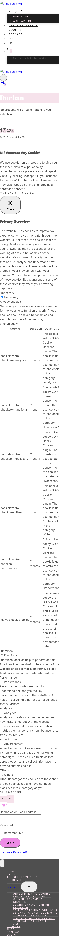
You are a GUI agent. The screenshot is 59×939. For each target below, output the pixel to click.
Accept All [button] (28, 193)
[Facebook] (1, 131)
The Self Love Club (23, 25)
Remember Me (13, 833)
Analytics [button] (6, 708)
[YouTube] (12, 131)
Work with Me (22, 21)
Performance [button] (8, 677)
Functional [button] (6, 651)
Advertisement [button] (9, 739)
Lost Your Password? (13, 852)
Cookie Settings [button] (10, 193)
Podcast (15, 34)
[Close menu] (2, 863)
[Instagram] (5, 131)
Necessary (11, 297)
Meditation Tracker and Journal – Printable (34, 919)
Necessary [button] (7, 293)
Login (13, 43)
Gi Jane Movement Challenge (28, 900)
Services (14, 887)
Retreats (14, 879)
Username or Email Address (18, 812)
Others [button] (4, 770)
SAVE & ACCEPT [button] (10, 792)
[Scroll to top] (3, 799)
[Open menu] (3, 78)
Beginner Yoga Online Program (31, 906)
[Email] (8, 131)
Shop (13, 38)
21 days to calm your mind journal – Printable (35, 914)
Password (6, 825)
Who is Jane (21, 16)
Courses (15, 29)
